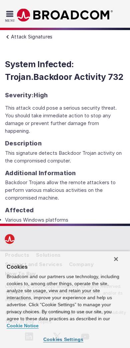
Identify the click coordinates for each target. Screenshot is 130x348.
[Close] (116, 259)
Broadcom (65, 15)
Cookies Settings (63, 339)
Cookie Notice (23, 325)
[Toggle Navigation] (11, 16)
